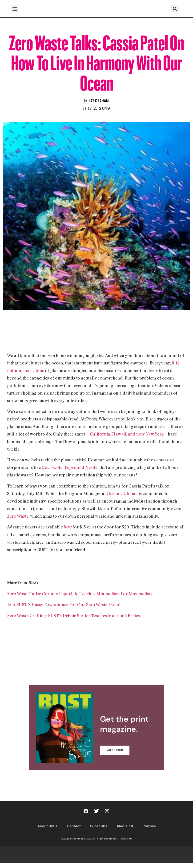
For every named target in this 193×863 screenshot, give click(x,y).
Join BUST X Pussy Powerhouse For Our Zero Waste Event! (63, 604)
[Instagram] (107, 811)
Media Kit (125, 826)
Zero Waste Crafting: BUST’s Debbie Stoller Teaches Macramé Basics (73, 615)
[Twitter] (96, 811)
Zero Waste (17, 516)
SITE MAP (126, 838)
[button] (15, 8)
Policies (149, 826)
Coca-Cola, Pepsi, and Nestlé (69, 467)
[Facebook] (86, 811)
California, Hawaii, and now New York (127, 433)
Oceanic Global (122, 493)
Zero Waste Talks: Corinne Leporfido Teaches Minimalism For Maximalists (79, 593)
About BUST (47, 826)
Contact (74, 826)
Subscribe (99, 826)
